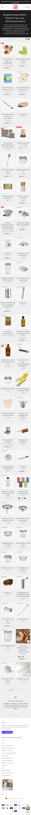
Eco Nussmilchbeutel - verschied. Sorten (8, 414)
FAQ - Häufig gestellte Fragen (9, 753)
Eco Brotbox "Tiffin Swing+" (8, 680)
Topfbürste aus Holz (23, 143)
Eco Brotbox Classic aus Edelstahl (23, 279)
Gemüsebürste (23, 114)
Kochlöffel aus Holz (23, 619)
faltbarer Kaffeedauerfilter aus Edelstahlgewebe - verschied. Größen (7, 226)
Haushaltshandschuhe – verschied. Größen (23, 389)
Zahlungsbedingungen (7, 758)
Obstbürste (8, 592)
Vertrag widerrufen (6, 775)
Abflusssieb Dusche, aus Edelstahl (8, 467)
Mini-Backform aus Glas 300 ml (23, 569)
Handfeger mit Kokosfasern (23, 441)
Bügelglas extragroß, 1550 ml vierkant (8, 279)
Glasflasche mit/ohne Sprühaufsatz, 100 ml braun (7, 362)
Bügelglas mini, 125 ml (8, 568)
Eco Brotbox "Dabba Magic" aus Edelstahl (23, 224)
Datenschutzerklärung (7, 772)
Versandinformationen (7, 760)
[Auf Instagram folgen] (2, 794)
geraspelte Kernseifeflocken (8, 332)
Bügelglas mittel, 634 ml (23, 170)
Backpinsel (23, 302)
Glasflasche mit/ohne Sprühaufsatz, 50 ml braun (23, 333)
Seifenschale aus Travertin (23, 197)
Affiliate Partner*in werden (8, 748)
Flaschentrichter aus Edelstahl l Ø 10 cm (8, 519)
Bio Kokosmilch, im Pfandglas (8, 441)
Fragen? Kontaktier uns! (7, 745)
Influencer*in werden (7, 750)
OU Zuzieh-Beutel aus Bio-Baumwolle (23, 88)
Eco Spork (23, 466)
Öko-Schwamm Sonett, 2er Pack (23, 60)
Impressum (4, 765)
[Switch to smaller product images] (28, 39)
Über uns (4, 740)
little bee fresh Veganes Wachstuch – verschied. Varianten (8, 145)
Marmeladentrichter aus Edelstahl (23, 519)
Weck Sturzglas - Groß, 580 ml (23, 544)
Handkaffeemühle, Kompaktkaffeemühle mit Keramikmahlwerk (23, 594)
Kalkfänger (8, 253)
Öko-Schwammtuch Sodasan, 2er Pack (8, 88)
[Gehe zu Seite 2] (20, 688)
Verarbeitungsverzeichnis (8, 763)
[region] (15, 704)
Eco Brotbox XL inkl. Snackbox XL (23, 254)
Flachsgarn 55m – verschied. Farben (23, 492)
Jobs (3, 743)
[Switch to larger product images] (26, 39)
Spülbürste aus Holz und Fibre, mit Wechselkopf (8, 116)
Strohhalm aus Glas (23, 679)
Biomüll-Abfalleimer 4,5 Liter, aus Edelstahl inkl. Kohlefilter (8, 304)
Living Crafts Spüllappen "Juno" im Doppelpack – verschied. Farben (23, 649)
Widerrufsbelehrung (6, 770)
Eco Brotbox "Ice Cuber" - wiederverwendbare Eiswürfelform (23, 363)
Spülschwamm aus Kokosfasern (8, 197)
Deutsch (22, 798)
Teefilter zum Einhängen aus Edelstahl (23, 415)
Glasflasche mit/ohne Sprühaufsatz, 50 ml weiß (7, 493)
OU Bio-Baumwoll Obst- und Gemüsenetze (8, 61)
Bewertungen (5, 755)
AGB (3, 767)
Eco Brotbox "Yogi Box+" (7, 620)
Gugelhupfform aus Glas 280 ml (8, 544)
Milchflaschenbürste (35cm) (8, 170)
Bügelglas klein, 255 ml (8, 388)
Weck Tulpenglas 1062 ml (8, 647)
